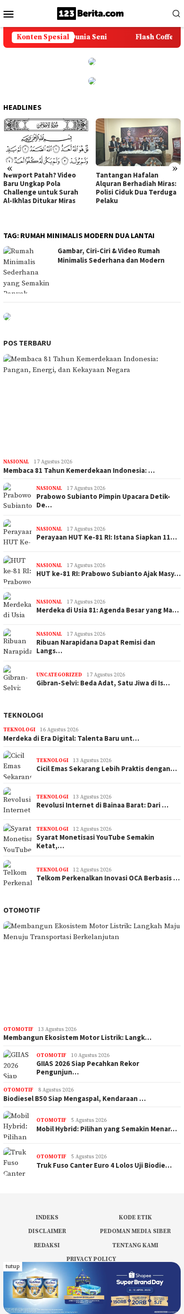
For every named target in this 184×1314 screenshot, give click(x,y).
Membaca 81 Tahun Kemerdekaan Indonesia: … (79, 470)
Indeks (47, 1217)
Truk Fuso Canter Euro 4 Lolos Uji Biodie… (104, 1165)
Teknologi (23, 714)
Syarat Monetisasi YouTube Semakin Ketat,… (95, 841)
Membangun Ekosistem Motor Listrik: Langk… (77, 1037)
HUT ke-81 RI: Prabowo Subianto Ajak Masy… (108, 573)
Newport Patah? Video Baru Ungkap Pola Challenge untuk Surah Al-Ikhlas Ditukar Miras (40, 188)
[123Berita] (92, 13)
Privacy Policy (91, 1259)
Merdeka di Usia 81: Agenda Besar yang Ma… (107, 610)
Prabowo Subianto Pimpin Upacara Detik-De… (103, 500)
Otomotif (21, 909)
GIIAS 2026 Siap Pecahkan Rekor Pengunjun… (87, 1067)
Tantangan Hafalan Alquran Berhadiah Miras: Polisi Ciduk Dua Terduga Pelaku (136, 188)
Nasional (16, 462)
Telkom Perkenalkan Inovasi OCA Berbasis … (108, 878)
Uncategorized (59, 675)
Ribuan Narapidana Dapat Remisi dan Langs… (95, 646)
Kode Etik (135, 1217)
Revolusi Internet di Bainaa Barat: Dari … (102, 805)
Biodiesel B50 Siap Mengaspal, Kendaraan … (74, 1098)
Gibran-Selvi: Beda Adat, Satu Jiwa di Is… (103, 683)
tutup (13, 1266)
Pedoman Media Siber (135, 1231)
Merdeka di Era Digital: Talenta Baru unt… (71, 738)
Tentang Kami (135, 1245)
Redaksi (47, 1245)
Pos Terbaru (27, 342)
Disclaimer (47, 1231)
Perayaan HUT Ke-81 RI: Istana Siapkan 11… (106, 537)
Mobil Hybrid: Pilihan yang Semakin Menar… (106, 1129)
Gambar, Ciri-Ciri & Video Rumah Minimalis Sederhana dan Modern (111, 255)
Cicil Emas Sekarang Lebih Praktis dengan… (106, 768)
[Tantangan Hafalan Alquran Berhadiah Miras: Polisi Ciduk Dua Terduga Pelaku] (138, 142)
